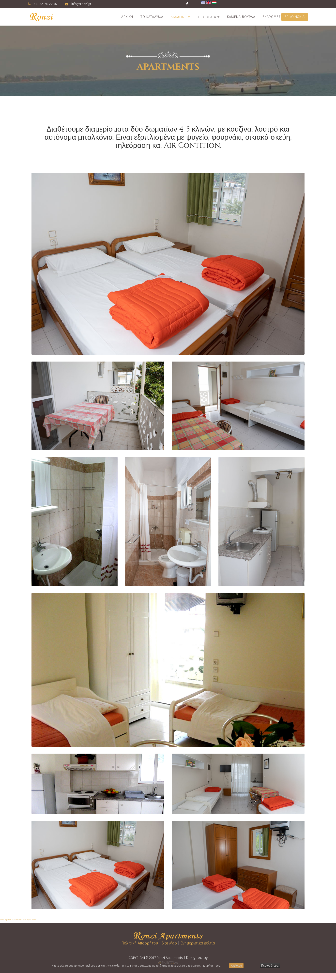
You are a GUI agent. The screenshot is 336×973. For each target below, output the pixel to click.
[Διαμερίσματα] (168, 264)
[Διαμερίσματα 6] (168, 669)
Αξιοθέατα (207, 17)
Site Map (169, 943)
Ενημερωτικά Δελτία (198, 943)
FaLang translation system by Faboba (18, 920)
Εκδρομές (272, 17)
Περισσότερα (269, 965)
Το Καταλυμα (151, 17)
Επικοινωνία (295, 17)
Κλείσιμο (236, 965)
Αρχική (127, 17)
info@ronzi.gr (81, 4)
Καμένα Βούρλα (241, 17)
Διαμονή (179, 17)
